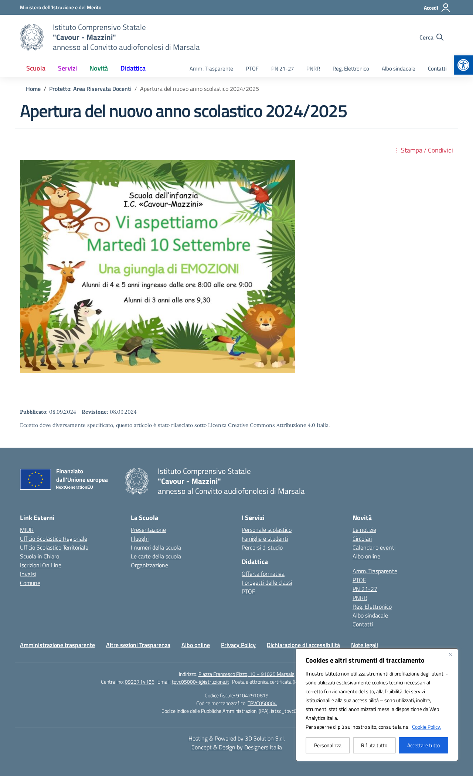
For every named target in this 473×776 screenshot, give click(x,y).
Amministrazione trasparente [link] (57, 644)
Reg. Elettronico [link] (351, 68)
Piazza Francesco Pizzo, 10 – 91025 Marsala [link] (246, 674)
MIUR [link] (27, 529)
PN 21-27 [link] (282, 68)
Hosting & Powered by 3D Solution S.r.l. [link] (236, 738)
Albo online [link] (366, 556)
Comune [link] (30, 582)
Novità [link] (98, 68)
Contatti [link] (437, 68)
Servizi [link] (67, 68)
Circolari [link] (362, 538)
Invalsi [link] (28, 574)
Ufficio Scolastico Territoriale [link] (54, 547)
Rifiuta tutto (374, 745)
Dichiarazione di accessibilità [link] (303, 644)
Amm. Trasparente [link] (211, 68)
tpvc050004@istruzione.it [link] (200, 682)
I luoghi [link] (140, 538)
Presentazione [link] (148, 529)
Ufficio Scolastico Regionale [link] (53, 538)
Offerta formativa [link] (263, 573)
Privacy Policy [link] (238, 644)
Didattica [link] (133, 68)
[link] (463, 65)
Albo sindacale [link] (398, 68)
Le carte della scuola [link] (156, 556)
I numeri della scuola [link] (156, 547)
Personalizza (327, 745)
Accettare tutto (423, 745)
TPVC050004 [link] (262, 703)
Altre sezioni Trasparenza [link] (138, 644)
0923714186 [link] (139, 682)
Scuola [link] (35, 68)
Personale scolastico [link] (267, 529)
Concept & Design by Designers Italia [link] (236, 747)
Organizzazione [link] (149, 565)
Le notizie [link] (364, 529)
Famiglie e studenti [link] (265, 538)
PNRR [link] (313, 68)
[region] (377, 704)
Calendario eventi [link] (374, 547)
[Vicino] (450, 654)
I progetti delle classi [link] (267, 582)
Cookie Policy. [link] (426, 727)
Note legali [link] (364, 644)
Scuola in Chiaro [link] (39, 556)
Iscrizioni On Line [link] (40, 565)
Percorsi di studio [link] (262, 547)
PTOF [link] (252, 68)
